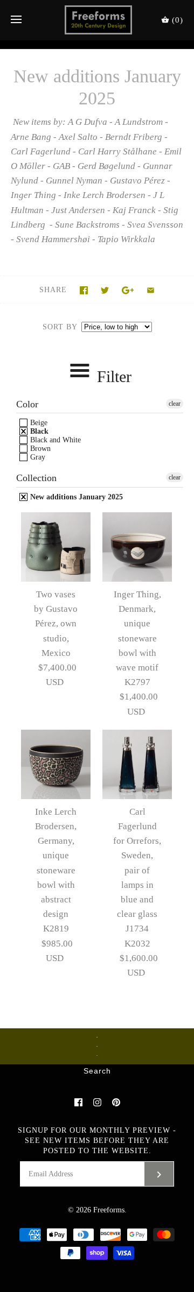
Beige (37, 423)
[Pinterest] (116, 1102)
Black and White (54, 440)
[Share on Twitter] (105, 290)
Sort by (60, 327)
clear (175, 403)
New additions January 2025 (75, 497)
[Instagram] (97, 1102)
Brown (39, 448)
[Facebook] (78, 1102)
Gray (36, 457)
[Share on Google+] (128, 290)
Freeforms (108, 1210)
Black (38, 431)
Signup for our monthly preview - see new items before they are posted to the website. (97, 1140)
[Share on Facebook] (84, 290)
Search (97, 1071)
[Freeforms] (97, 19)
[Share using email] (151, 290)
